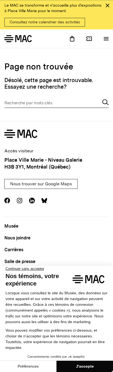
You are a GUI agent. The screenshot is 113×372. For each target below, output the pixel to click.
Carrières (13, 249)
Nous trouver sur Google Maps (41, 183)
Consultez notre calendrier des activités (45, 22)
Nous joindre (17, 237)
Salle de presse (19, 261)
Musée (11, 226)
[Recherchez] (105, 103)
